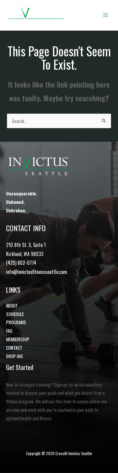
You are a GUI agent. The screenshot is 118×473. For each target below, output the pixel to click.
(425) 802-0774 (21, 262)
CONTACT (14, 347)
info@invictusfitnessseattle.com (36, 271)
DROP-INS (14, 356)
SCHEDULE (15, 314)
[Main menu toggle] (105, 15)
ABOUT (12, 305)
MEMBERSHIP (17, 339)
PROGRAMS (16, 322)
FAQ (9, 330)
